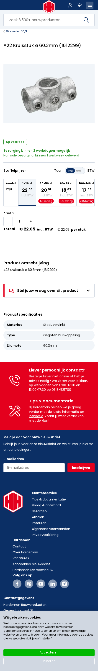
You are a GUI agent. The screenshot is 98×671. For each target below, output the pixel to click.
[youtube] (41, 584)
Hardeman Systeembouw (33, 570)
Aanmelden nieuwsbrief (31, 564)
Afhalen (38, 517)
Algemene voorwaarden (51, 529)
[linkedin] (52, 584)
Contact (19, 546)
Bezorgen (39, 511)
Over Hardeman (25, 552)
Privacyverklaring (45, 534)
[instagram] (64, 584)
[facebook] (17, 584)
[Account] (70, 5)
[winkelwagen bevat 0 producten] (79, 5)
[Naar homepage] (49, 7)
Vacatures (21, 558)
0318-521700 (61, 389)
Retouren (39, 523)
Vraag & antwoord (46, 505)
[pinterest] (29, 584)
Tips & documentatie (49, 499)
